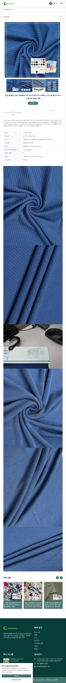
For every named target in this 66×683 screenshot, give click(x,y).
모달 (10, 9)
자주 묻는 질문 (38, 643)
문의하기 (33, 103)
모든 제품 (6, 16)
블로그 (36, 649)
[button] (57, 577)
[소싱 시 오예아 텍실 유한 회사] (8, 3)
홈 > (4, 9)
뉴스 (35, 637)
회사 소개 (37, 632)
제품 (7, 9)
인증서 (36, 646)
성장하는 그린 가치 (17, 659)
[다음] (59, 85)
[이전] (5, 85)
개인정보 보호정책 (51, 680)
